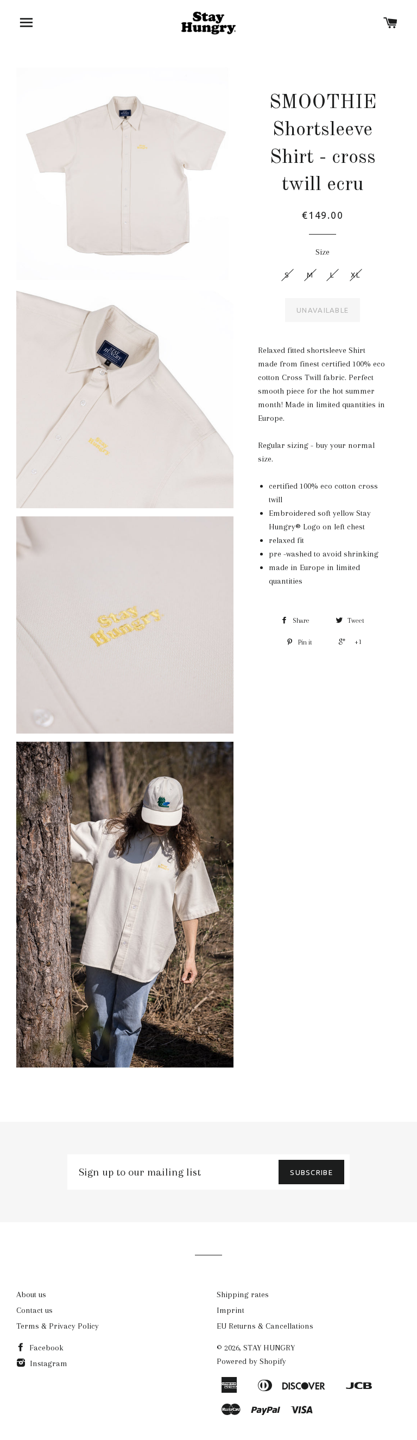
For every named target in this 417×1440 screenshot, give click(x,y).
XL (355, 275)
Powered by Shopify (251, 1361)
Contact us (34, 1310)
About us (31, 1294)
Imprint (230, 1310)
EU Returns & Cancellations (265, 1326)
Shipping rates (243, 1294)
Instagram (47, 1363)
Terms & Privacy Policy (57, 1326)
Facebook (45, 1348)
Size (322, 252)
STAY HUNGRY (269, 1348)
